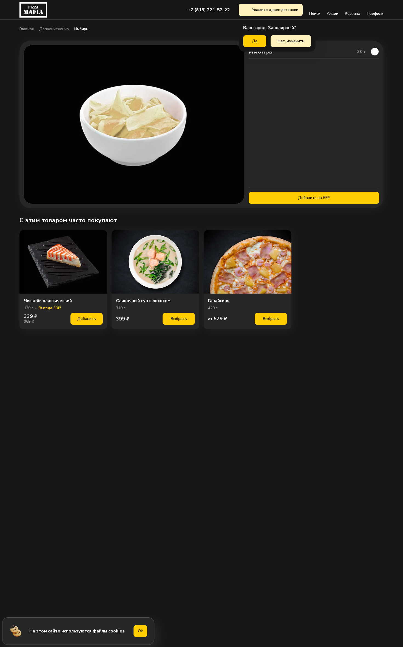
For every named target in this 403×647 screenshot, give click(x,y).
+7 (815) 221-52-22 (209, 10)
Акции (332, 13)
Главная (26, 29)
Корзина (352, 13)
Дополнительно (54, 29)
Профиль (375, 13)
